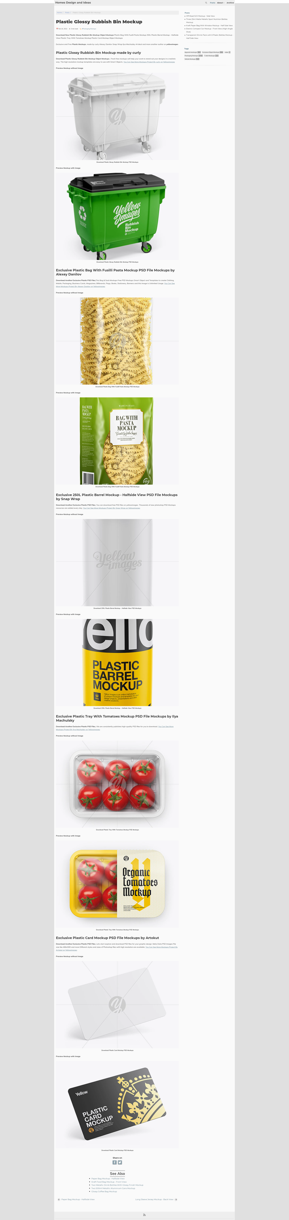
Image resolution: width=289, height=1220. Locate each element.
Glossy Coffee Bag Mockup (104, 1192)
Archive (230, 3)
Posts (212, 3)
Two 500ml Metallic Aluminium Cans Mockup (113, 1188)
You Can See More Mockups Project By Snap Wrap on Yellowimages (111, 508)
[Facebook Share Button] (115, 1162)
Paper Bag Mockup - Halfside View (108, 1179)
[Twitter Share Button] (120, 1162)
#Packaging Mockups (89, 29)
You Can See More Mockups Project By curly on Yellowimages (149, 62)
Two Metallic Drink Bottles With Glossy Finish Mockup (117, 1185)
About (220, 3)
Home (59, 12)
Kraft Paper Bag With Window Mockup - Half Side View (209, 25)
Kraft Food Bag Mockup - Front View (109, 1182)
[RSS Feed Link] (144, 1215)
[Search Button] (206, 3)
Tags (186, 49)
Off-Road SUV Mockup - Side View (200, 16)
